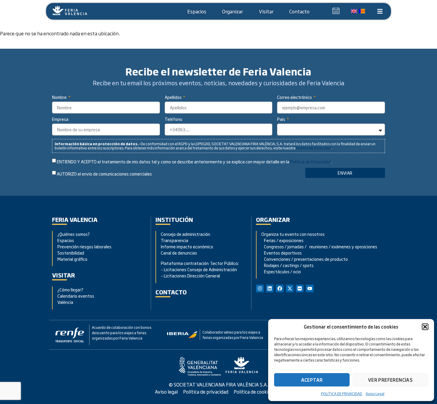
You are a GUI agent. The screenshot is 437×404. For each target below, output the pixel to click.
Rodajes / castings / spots (287, 265)
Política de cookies (253, 391)
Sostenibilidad (70, 253)
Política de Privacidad (313, 148)
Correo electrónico (295, 97)
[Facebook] (280, 288)
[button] (425, 327)
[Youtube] (310, 288)
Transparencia (174, 240)
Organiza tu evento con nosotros (293, 234)
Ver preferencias (390, 379)
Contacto (299, 11)
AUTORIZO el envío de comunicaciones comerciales (104, 174)
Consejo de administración (185, 234)
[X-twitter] (290, 288)
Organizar (232, 11)
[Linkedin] (270, 288)
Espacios (196, 11)
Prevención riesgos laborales (84, 246)
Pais (281, 119)
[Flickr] (300, 288)
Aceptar (312, 379)
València (65, 302)
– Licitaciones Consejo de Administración (199, 269)
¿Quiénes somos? (73, 234)
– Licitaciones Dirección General (190, 275)
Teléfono (173, 119)
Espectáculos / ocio (281, 271)
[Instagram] (260, 288)
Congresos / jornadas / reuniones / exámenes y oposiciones (319, 246)
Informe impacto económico (187, 246)
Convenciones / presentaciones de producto (304, 259)
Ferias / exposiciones (282, 240)
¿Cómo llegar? (70, 289)
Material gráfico (72, 259)
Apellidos (174, 97)
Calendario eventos (75, 296)
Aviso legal (166, 391)
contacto (171, 292)
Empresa (60, 119)
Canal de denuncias (179, 253)
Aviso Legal (375, 393)
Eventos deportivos (283, 253)
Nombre (59, 97)
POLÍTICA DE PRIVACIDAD (342, 393)
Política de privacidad (205, 391)
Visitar (266, 11)
